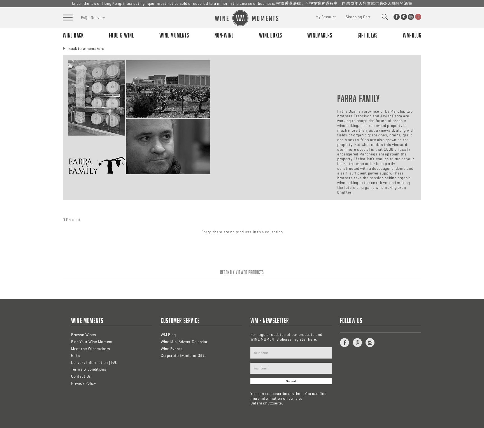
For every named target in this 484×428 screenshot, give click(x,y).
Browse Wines (83, 334)
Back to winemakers (86, 48)
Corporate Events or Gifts (184, 355)
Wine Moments (174, 35)
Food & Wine (121, 35)
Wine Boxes (270, 35)
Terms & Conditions (88, 369)
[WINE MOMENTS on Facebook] (397, 17)
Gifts (75, 355)
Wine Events (172, 348)
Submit (291, 381)
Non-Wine (224, 35)
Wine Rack (73, 35)
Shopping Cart (358, 17)
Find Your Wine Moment (92, 341)
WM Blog (168, 334)
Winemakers (319, 35)
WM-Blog (412, 35)
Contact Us (81, 376)
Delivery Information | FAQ (94, 362)
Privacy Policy (83, 383)
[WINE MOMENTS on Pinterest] (404, 17)
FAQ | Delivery (93, 17)
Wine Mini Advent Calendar (184, 341)
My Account (326, 17)
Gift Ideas (368, 35)
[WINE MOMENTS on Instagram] (411, 17)
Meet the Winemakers (90, 348)
